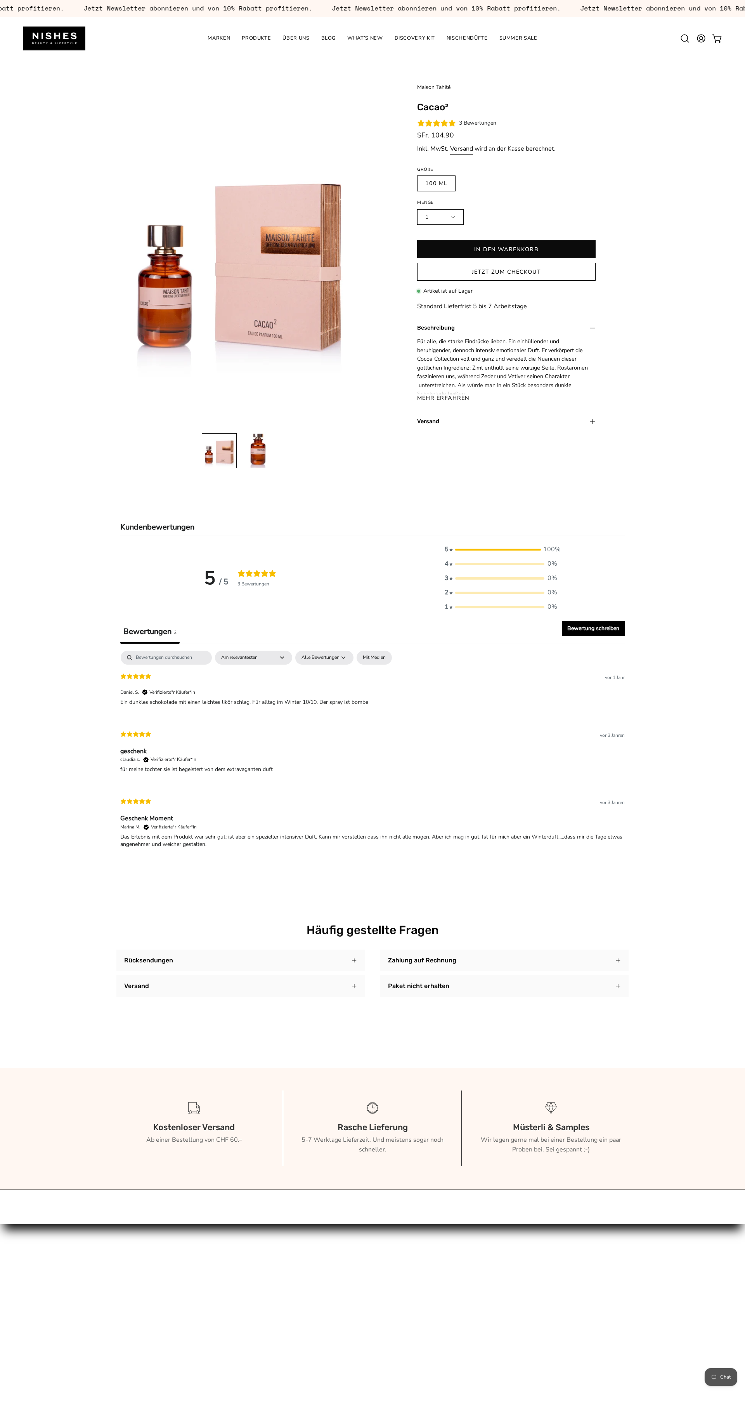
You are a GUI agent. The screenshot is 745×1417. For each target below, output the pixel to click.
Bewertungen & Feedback (258, 1361)
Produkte (129, 1262)
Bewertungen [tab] (150, 631)
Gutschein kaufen (246, 1262)
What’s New (134, 1300)
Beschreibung (436, 328)
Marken (126, 1249)
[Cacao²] (219, 450)
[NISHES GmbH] (54, 38)
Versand (461, 148)
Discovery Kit (134, 1313)
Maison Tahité (433, 87)
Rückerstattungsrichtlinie (257, 1310)
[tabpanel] (372, 755)
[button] (685, 38)
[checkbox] (374, 658)
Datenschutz (239, 1336)
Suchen (232, 1249)
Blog (123, 1287)
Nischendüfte (135, 1326)
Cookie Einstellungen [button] (251, 1348)
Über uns (129, 1275)
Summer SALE (137, 1339)
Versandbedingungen (251, 1323)
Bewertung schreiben (593, 628)
